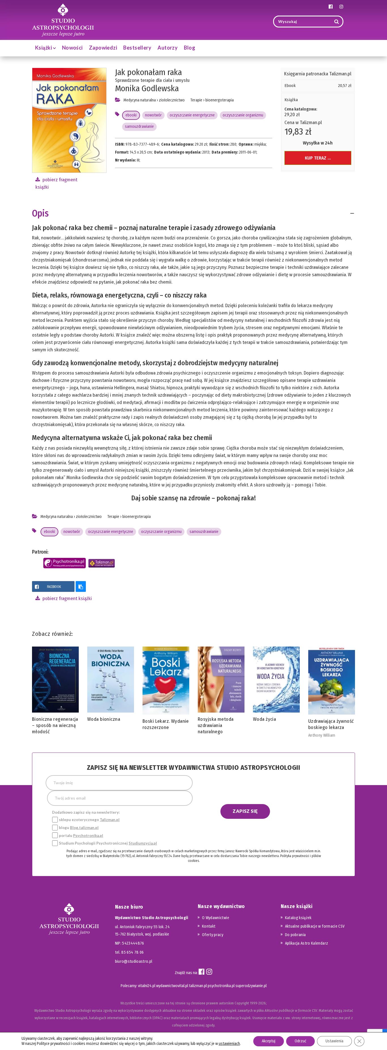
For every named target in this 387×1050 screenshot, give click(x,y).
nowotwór (153, 115)
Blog (189, 47)
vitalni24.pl (146, 985)
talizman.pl (198, 985)
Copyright (242, 1003)
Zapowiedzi (103, 47)
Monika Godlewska (147, 88)
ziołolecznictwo (172, 100)
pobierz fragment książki (66, 598)
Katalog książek (298, 917)
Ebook (290, 85)
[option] (55, 692)
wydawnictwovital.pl (172, 985)
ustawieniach (229, 1043)
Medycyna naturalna (140, 100)
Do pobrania (295, 934)
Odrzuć (300, 1041)
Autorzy (168, 47)
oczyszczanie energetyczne (192, 115)
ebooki (131, 115)
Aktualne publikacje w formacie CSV (315, 926)
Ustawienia (334, 1041)
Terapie (196, 100)
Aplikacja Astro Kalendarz (306, 943)
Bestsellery (137, 47)
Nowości (72, 47)
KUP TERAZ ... (318, 158)
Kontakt (208, 926)
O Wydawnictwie (215, 917)
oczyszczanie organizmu (243, 115)
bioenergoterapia (219, 100)
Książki (44, 47)
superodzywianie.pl (251, 985)
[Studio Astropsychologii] (63, 19)
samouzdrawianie (139, 126)
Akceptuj (268, 1041)
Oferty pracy (212, 934)
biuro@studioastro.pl (133, 961)
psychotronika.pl (221, 985)
